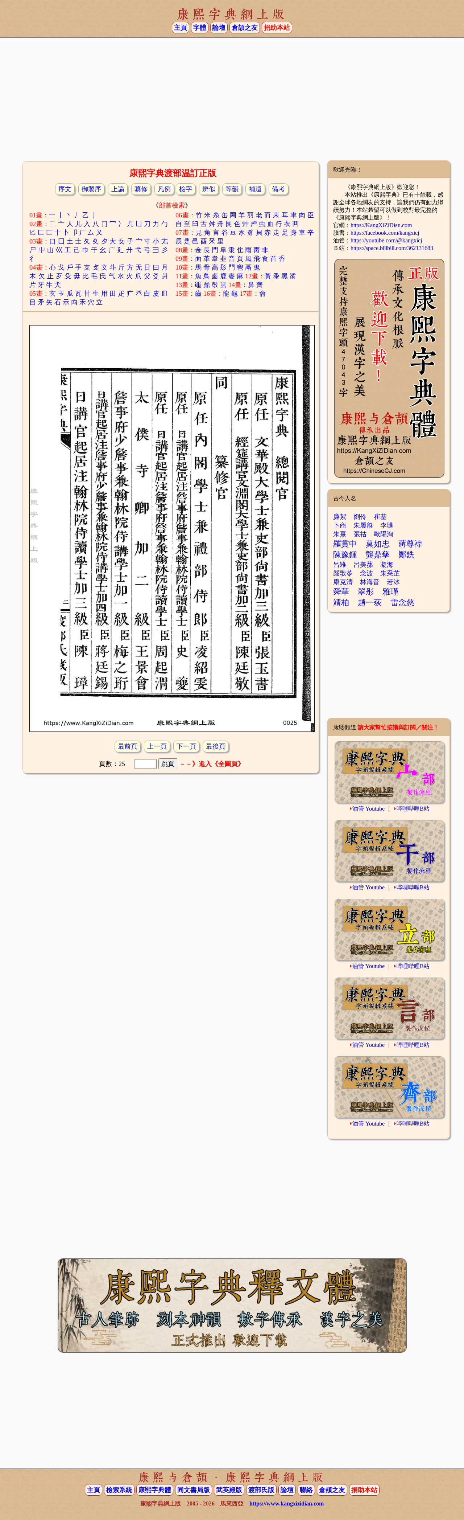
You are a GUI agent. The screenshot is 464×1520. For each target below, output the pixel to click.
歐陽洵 (383, 534)
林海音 (370, 582)
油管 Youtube (368, 809)
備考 (278, 189)
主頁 (180, 27)
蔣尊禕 (410, 543)
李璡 (386, 525)
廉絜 (339, 516)
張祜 (359, 534)
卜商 (339, 525)
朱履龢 (363, 525)
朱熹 (339, 534)
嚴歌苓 (343, 573)
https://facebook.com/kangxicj (385, 233)
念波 (366, 573)
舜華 (341, 591)
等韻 (232, 189)
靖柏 (341, 602)
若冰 (393, 582)
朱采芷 (390, 573)
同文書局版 (193, 1490)
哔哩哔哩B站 (413, 809)
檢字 (185, 189)
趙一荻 (370, 602)
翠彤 (366, 591)
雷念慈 (402, 602)
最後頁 (215, 746)
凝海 (386, 564)
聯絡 (306, 1490)
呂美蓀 (363, 564)
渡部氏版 (261, 1490)
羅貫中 (345, 543)
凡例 (164, 189)
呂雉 (339, 564)
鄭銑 (406, 554)
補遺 (255, 189)
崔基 (380, 516)
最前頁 (127, 746)
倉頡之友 (245, 27)
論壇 (218, 27)
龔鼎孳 (378, 554)
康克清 (343, 582)
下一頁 (186, 746)
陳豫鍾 (345, 554)
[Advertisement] (232, 102)
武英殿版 (229, 1490)
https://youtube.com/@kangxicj (386, 240)
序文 (64, 189)
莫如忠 (378, 543)
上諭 (117, 189)
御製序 (91, 189)
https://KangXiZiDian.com (381, 225)
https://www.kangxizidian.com (286, 1503)
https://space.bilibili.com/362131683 (392, 248)
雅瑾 (390, 591)
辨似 (208, 189)
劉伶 (359, 516)
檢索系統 (119, 1490)
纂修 (141, 189)
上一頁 (157, 746)
